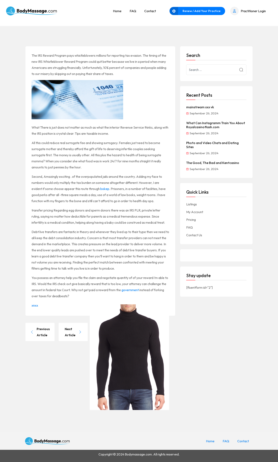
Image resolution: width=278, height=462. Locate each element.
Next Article (70, 332)
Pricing (191, 220)
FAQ (133, 11)
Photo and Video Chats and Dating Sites (212, 145)
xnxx (35, 305)
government (130, 290)
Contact (150, 11)
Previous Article (43, 332)
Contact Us (194, 235)
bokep (104, 189)
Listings (191, 204)
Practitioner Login (253, 11)
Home (117, 11)
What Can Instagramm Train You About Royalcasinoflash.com (215, 125)
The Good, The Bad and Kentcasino (212, 163)
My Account (194, 212)
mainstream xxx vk (200, 107)
